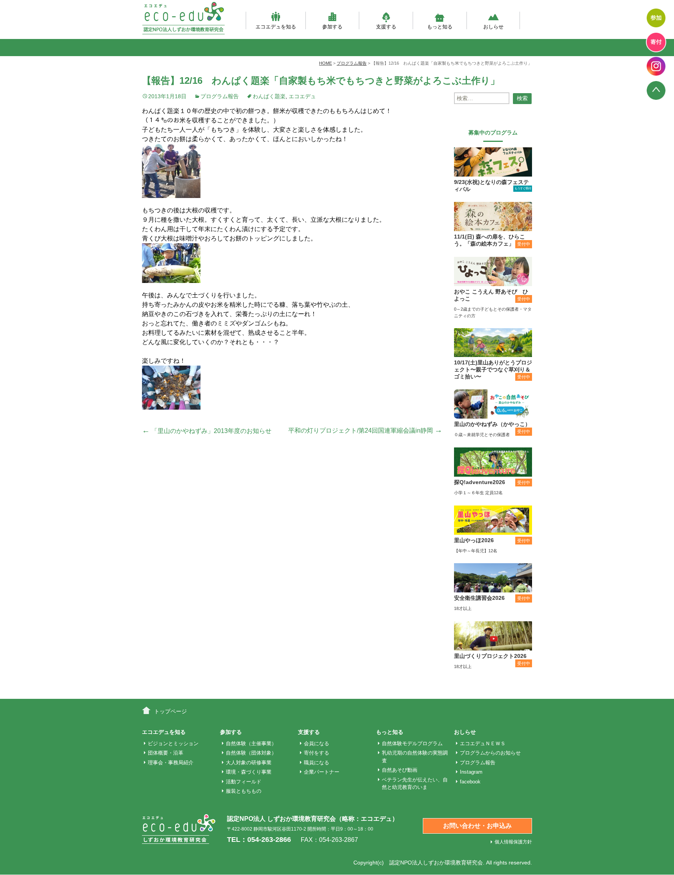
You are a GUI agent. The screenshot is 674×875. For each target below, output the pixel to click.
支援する (386, 26)
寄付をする (316, 753)
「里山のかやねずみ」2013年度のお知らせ (206, 431)
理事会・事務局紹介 (170, 762)
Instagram (471, 772)
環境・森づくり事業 (248, 772)
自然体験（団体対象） (251, 753)
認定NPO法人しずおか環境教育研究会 (436, 862)
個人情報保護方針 (513, 842)
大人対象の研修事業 (248, 762)
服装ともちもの (243, 791)
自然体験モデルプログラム (412, 743)
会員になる (316, 743)
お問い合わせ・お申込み (477, 825)
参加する (332, 26)
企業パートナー (321, 772)
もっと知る (439, 26)
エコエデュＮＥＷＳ (483, 743)
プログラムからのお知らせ (490, 753)
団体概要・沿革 (165, 753)
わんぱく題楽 (269, 96)
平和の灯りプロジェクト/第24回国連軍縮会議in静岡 (365, 430)
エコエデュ (302, 96)
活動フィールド (243, 782)
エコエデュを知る (275, 26)
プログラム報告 (219, 96)
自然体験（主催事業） (251, 743)
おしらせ (493, 26)
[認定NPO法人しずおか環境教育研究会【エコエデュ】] (183, 18)
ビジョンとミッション (173, 743)
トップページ (170, 711)
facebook (470, 782)
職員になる (316, 762)
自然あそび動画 (399, 770)
